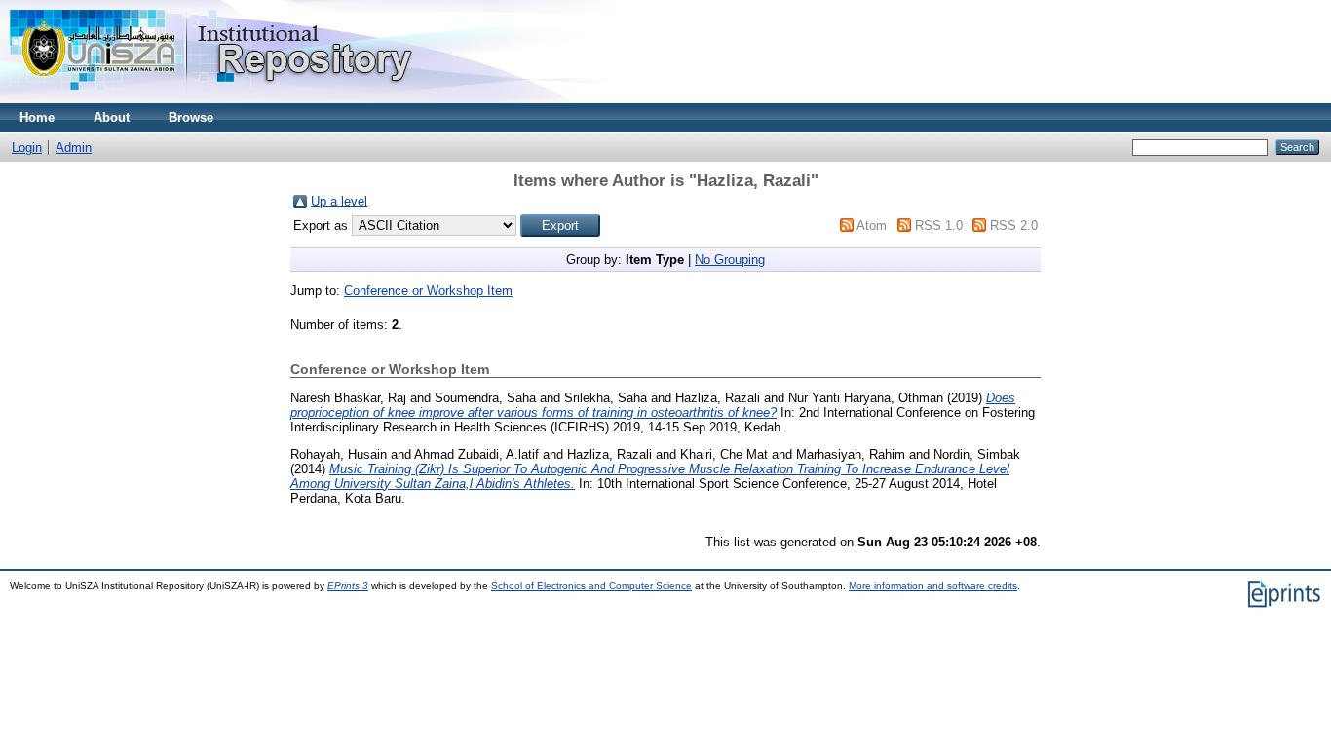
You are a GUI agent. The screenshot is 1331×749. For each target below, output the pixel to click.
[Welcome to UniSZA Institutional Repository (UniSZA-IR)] (212, 99)
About (112, 117)
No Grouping (730, 259)
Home (37, 117)
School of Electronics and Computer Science (591, 585)
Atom (871, 225)
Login (27, 147)
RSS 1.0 (939, 225)
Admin (74, 147)
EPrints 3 (347, 585)
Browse (191, 117)
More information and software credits (933, 585)
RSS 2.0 (1014, 225)
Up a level (339, 201)
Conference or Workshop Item (428, 290)
